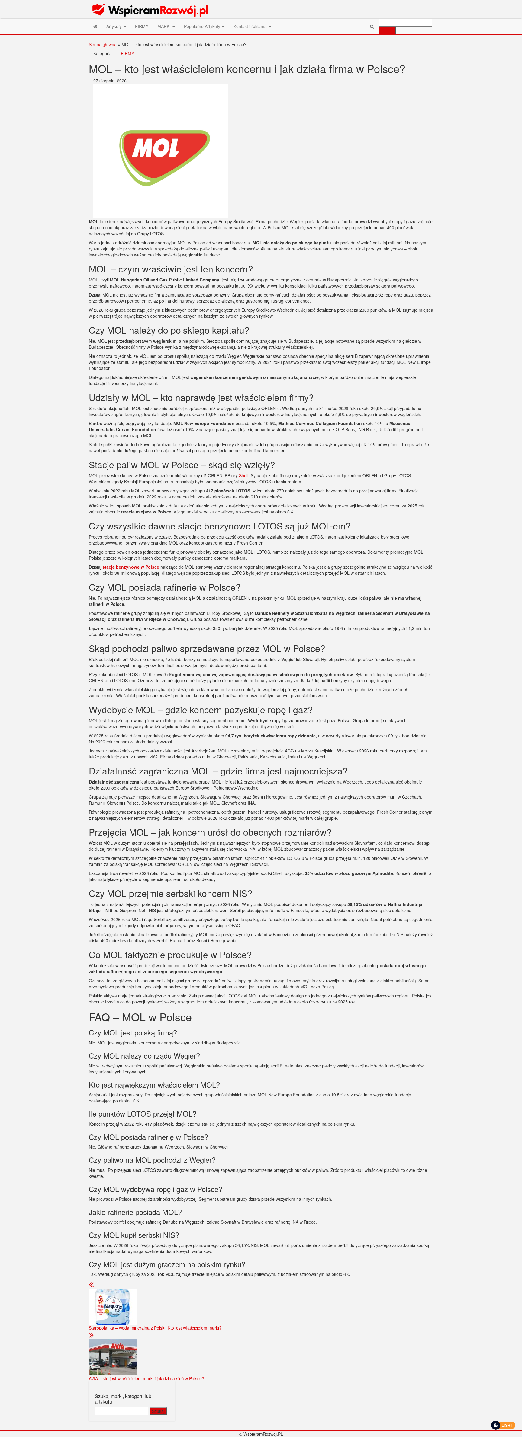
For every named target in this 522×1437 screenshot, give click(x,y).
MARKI (164, 26)
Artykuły (114, 26)
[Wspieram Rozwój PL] (95, 26)
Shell (243, 475)
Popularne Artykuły (202, 26)
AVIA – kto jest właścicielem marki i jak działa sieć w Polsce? (146, 1378)
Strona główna (103, 44)
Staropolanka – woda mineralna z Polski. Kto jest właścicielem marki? (155, 1328)
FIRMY (141, 26)
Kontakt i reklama (251, 26)
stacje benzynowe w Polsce (130, 567)
